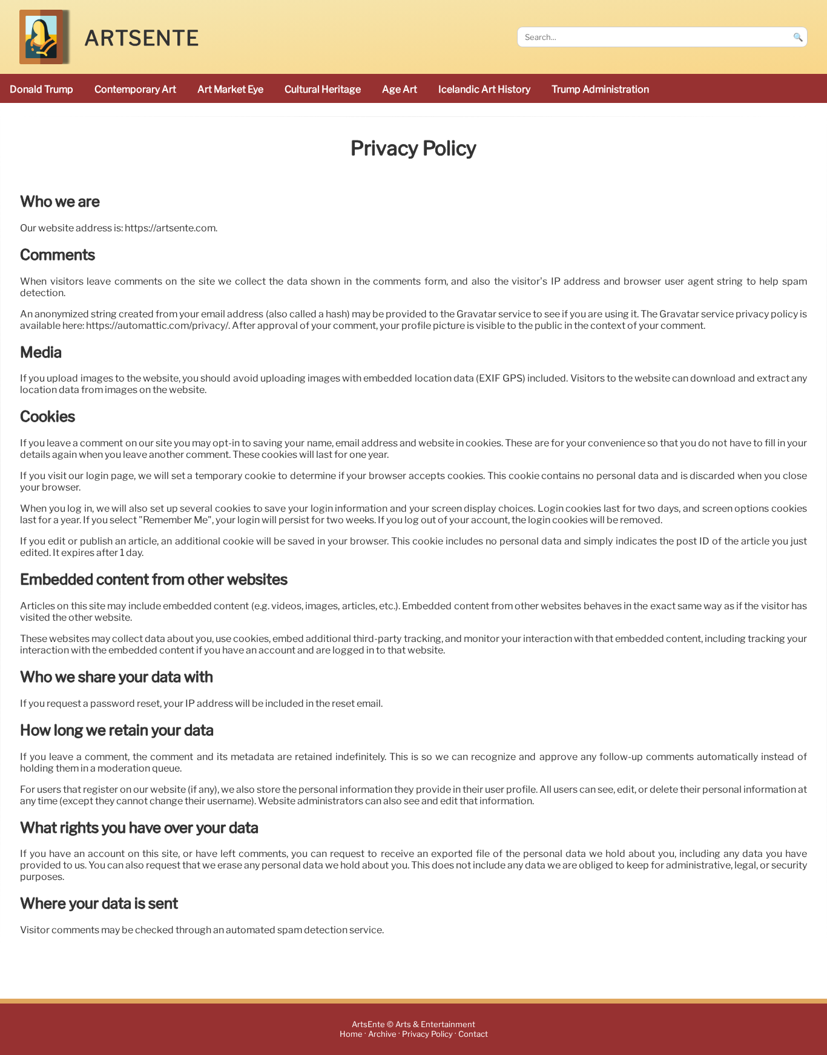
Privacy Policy (427, 1034)
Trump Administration (600, 89)
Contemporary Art (135, 89)
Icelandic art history (484, 89)
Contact (473, 1034)
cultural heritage (323, 89)
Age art (399, 89)
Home (351, 1034)
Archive (382, 1034)
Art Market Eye (230, 89)
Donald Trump (41, 89)
